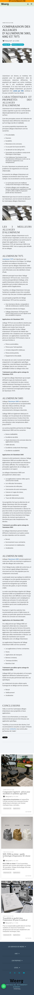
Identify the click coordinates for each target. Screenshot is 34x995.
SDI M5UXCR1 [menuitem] (16, 987)
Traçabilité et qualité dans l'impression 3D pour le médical (15, 919)
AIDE (16, 953)
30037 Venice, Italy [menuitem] (11, 985)
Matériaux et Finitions (17, 44)
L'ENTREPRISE (16, 960)
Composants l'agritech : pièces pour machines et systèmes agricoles (16, 793)
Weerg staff (8, 41)
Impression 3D (7, 808)
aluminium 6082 (14, 559)
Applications (16, 808)
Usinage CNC (6, 44)
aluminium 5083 (14, 401)
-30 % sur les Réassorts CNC (17, 1)
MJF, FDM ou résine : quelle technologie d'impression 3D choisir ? (16, 856)
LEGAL (16, 967)
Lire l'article (28, 811)
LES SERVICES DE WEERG (16, 946)
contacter (13, 729)
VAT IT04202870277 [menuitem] (22, 985)
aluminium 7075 (8, 259)
